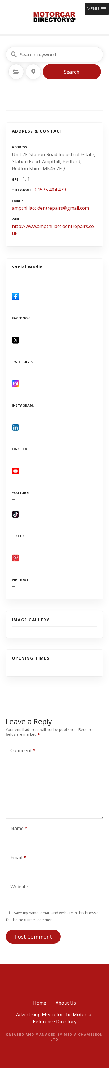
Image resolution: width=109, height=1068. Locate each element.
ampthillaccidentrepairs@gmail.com (50, 208)
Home (39, 1003)
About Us (66, 1003)
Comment (19, 751)
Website (19, 886)
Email (14, 858)
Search (71, 71)
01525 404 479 (50, 189)
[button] (93, 9)
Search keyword (13, 54)
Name (15, 829)
